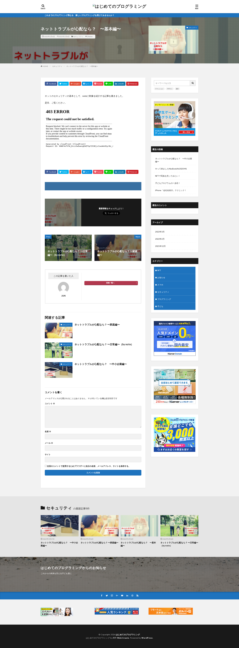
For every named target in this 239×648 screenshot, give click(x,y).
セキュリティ (78, 36)
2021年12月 (160, 246)
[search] (193, 83)
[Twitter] (63, 84)
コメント (50, 403)
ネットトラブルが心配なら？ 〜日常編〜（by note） (104, 344)
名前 (48, 431)
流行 (177, 89)
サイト (48, 454)
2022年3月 (160, 231)
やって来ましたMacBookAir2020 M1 (171, 169)
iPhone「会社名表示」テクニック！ (170, 190)
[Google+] (75, 84)
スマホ (160, 285)
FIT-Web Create (121, 638)
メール (49, 443)
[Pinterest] (132, 84)
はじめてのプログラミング (128, 634)
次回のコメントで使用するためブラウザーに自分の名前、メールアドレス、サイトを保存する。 (88, 466)
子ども (160, 306)
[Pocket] (98, 84)
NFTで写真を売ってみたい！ (167, 176)
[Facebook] (51, 84)
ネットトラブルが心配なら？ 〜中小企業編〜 (101, 363)
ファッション (159, 89)
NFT (159, 270)
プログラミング (164, 299)
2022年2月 (160, 239)
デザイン (169, 89)
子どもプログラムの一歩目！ (167, 183)
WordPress (147, 638)
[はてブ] (87, 84)
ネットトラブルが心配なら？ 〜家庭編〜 (97, 324)
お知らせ (161, 277)
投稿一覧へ (110, 283)
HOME (45, 66)
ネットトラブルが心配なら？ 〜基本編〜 (82, 66)
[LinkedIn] (119, 84)
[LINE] (108, 84)
